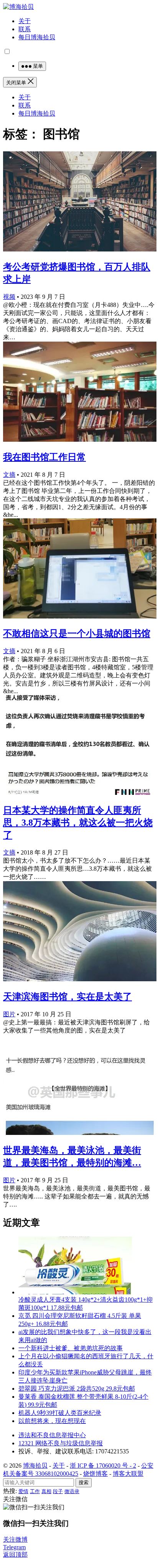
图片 (9, 1014)
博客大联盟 (128, 1473)
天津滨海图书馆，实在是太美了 (67, 997)
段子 (58, 1491)
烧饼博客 (95, 1473)
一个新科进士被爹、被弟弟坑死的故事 (70, 1348)
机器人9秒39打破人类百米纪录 (59, 1412)
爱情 (23, 1491)
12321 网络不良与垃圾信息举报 (60, 1443)
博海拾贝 (35, 1465)
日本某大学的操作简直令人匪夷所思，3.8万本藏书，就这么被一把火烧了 (78, 822)
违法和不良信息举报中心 (52, 1435)
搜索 (84, 1482)
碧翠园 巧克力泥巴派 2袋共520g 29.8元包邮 (76, 1388)
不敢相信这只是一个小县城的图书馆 (76, 633)
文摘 (9, 474)
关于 (24, 21)
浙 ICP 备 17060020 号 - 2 (103, 1465)
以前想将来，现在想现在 (52, 1421)
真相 (46, 1491)
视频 (9, 296)
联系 (24, 29)
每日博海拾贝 (36, 37)
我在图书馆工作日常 (44, 457)
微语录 (71, 1491)
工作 (35, 1491)
